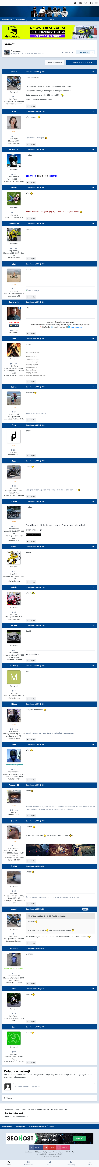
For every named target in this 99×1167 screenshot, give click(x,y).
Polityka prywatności (50, 1152)
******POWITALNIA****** (34, 53)
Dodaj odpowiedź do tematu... (29, 1087)
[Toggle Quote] (29, 916)
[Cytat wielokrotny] (28, 106)
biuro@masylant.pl (60, 327)
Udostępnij (68, 52)
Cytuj (33, 106)
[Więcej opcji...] (92, 71)
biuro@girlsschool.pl (34, 530)
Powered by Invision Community (49, 1156)
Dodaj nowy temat (54, 62)
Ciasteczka (70, 1152)
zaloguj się (80, 1074)
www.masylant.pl (76, 327)
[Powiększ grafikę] (62, 95)
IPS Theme (28, 1152)
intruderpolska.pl (32, 654)
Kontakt (61, 1152)
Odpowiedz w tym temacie (81, 62)
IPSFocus (38, 1152)
